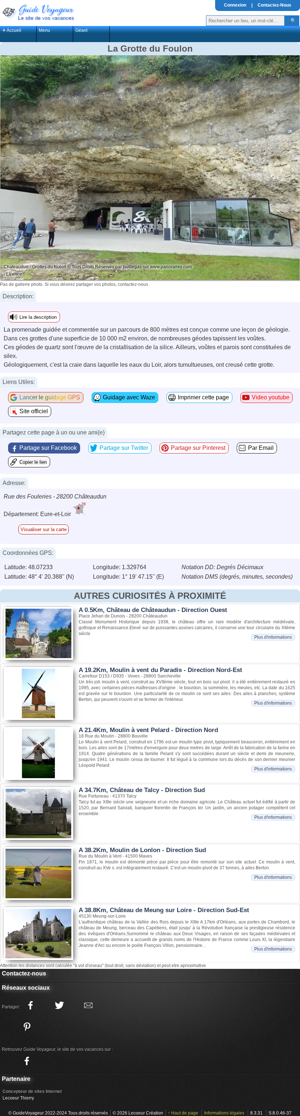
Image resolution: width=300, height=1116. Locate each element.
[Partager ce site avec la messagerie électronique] (88, 1005)
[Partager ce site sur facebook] (30, 1005)
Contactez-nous (24, 973)
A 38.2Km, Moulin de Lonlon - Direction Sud (142, 850)
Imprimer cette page (203, 397)
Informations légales (224, 1113)
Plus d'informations (273, 637)
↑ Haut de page (183, 1113)
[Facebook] (26, 1061)
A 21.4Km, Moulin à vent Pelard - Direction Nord (148, 730)
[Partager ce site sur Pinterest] (26, 1026)
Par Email (261, 448)
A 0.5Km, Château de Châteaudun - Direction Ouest (153, 609)
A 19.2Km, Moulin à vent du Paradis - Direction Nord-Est (160, 670)
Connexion (235, 5)
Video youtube (270, 397)
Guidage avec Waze (129, 397)
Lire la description (38, 317)
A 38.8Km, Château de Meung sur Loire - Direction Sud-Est (164, 910)
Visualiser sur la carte (43, 529)
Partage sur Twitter (124, 448)
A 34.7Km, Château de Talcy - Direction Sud (142, 790)
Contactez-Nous (274, 5)
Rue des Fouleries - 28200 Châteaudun (55, 496)
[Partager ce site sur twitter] (59, 1005)
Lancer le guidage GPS (49, 397)
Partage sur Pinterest (198, 448)
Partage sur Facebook (48, 448)
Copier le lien (33, 462)
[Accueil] (37, 11)
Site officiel (33, 411)
